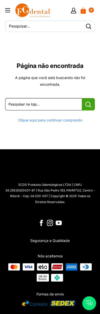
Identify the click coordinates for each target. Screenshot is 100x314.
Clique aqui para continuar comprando (50, 120)
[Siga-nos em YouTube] (59, 223)
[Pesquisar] (88, 26)
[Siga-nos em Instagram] (50, 223)
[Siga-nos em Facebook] (41, 223)
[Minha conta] (73, 10)
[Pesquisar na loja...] (88, 104)
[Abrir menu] (7, 10)
